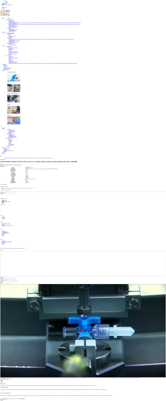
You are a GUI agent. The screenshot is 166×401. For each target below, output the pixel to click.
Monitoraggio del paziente (10, 33)
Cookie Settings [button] (2, 379)
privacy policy (10, 378)
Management (11, 139)
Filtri (9, 59)
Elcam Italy (10, 140)
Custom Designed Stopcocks (13, 23)
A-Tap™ (5, 65)
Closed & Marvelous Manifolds (13, 29)
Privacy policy (23, 398)
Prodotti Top (3, 64)
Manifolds (8, 28)
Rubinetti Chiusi (11, 21)
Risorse (3, 147)
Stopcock (8, 19)
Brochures (5, 151)
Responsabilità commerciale (13, 137)
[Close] (0, 185)
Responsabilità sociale (12, 135)
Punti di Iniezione (11, 49)
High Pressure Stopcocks (12, 27)
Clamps (10, 53)
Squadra (8, 138)
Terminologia (5, 149)
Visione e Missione (9, 132)
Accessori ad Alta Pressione (13, 44)
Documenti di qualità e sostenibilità (8, 150)
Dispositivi (3, 217)
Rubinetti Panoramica (10, 18)
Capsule (10, 54)
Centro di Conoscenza (7, 148)
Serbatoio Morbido (11, 60)
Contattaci (3, 153)
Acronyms (3, 243)
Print (1, 163)
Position (1, 281)
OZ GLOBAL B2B (22, 248)
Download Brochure (4, 184)
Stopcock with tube (6, 68)
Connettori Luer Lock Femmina (13, 47)
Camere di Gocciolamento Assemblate (14, 40)
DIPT (10, 35)
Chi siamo (3, 128)
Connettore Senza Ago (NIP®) (13, 42)
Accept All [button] (6, 379)
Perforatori (10, 48)
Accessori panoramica (10, 46)
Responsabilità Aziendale (5, 232)
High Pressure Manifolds (12, 30)
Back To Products (2, 159)
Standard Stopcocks (11, 20)
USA (9, 142)
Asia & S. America (11, 144)
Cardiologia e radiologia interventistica (7, 225)
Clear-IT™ (10, 36)
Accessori (3, 45)
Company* (1, 280)
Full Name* (2, 277)
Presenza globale (4, 233)
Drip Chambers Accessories (13, 62)
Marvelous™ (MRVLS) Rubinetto (13, 26)
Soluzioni (3, 70)
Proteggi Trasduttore (12, 41)
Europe (10, 143)
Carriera (8, 145)
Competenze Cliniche (12, 131)
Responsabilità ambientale (12, 136)
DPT (9, 34)
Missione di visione (4, 231)
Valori (10, 133)
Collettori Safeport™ (12, 31)
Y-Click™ (10, 43)
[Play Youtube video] (83, 330)
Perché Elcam (9, 129)
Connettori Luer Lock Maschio (13, 51)
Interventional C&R (6, 69)
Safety (5, 3)
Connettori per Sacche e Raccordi (13, 52)
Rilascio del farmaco (10, 37)
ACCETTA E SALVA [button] (3, 399)
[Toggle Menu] (0, 126)
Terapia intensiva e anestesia (6, 223)
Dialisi (3, 224)
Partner (3, 152)
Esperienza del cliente (12, 130)
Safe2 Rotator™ (6, 66)
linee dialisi (8, 55)
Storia (8, 146)
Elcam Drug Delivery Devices (8, 4)
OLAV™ (10, 38)
